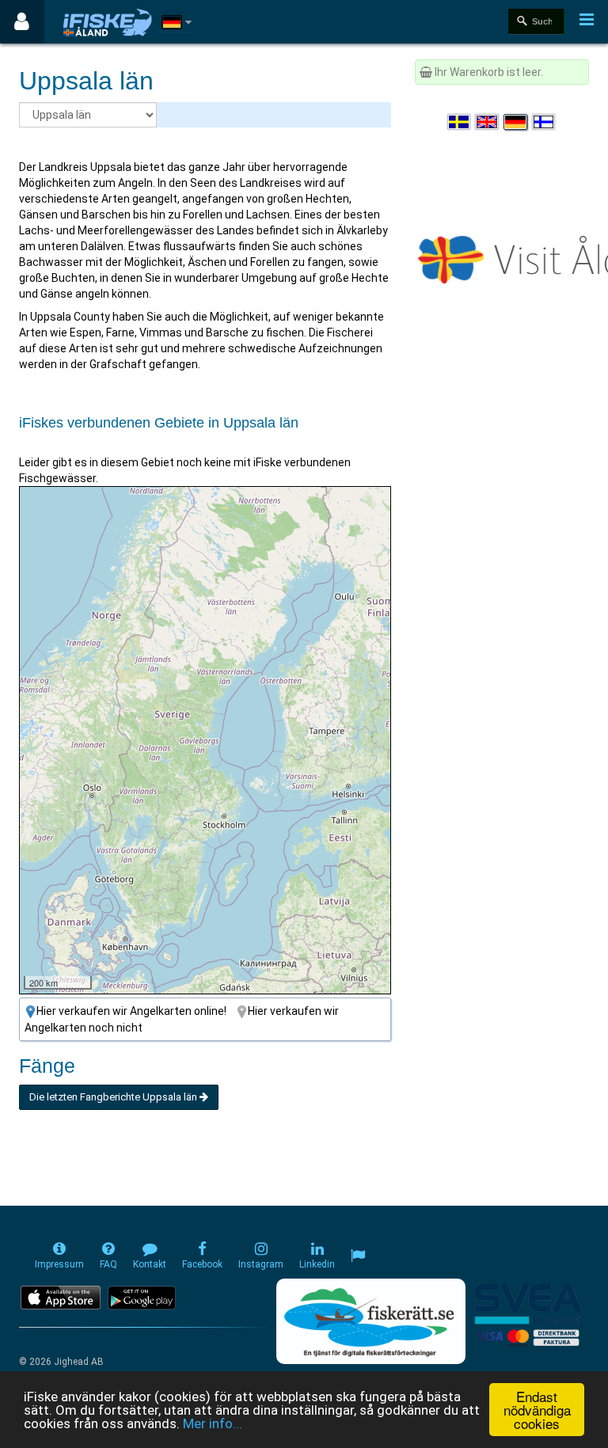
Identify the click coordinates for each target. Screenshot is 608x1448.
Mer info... (212, 1423)
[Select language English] (487, 122)
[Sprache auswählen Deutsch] (516, 122)
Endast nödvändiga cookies (537, 1409)
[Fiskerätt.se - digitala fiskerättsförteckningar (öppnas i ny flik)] (370, 1321)
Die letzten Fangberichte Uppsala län (114, 1097)
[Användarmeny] (22, 22)
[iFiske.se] (107, 22)
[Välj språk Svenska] (460, 122)
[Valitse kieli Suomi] (544, 122)
